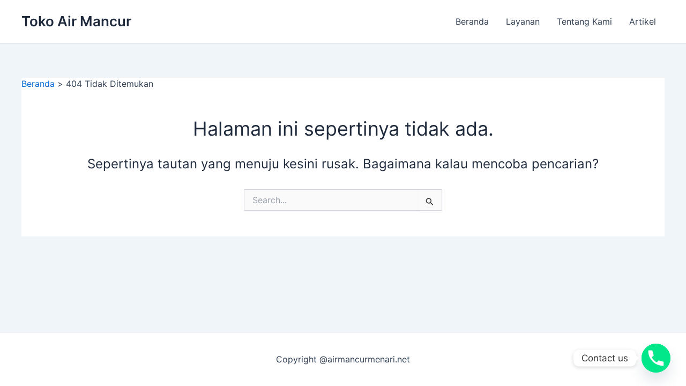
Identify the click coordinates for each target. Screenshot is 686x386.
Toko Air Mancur (76, 21)
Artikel (642, 21)
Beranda (472, 21)
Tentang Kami (584, 21)
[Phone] (656, 358)
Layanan (523, 21)
